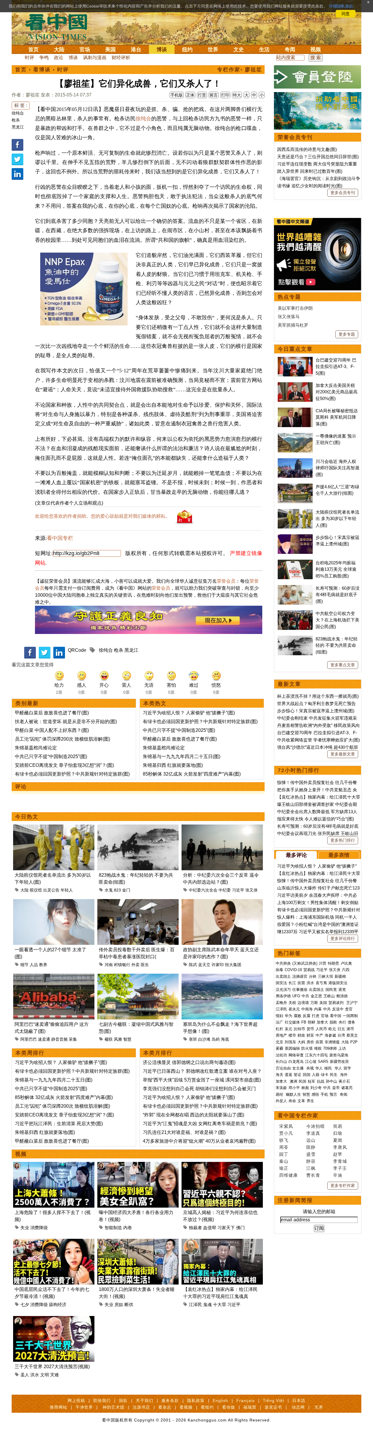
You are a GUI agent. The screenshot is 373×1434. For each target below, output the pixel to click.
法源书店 (141, 1407)
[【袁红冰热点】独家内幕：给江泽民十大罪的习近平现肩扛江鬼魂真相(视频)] (222, 1242)
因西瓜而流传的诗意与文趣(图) (307, 149)
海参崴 (330, 1035)
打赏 (202, 95)
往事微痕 (299, 989)
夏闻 (337, 1140)
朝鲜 (311, 1022)
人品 (34, 964)
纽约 (187, 49)
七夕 (24, 1304)
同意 (346, 13)
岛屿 (216, 1039)
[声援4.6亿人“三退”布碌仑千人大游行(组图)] (295, 486)
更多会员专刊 (342, 192)
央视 (310, 1068)
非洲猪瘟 (332, 1042)
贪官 (349, 1009)
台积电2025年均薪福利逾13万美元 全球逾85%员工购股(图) (336, 569)
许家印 (218, 964)
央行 (342, 1022)
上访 (342, 1048)
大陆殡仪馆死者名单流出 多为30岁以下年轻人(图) (337, 519)
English (220, 1400)
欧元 (332, 1029)
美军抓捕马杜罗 (293, 325)
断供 (128, 1304)
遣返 (288, 1074)
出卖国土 (283, 976)
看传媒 (228, 1407)
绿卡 (324, 1074)
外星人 (281, 1101)
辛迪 (337, 1175)
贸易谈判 (336, 1002)
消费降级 (39, 1227)
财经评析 (121, 57)
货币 (310, 1029)
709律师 (330, 1048)
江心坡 (310, 1061)
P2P (354, 1042)
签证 (297, 1074)
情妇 (279, 1016)
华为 (288, 1016)
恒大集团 (233, 964)
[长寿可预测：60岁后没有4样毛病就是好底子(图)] (295, 588)
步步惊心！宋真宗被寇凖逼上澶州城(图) (315, 710)
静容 (311, 1161)
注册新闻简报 (295, 1200)
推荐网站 (58, 1407)
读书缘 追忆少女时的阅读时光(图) (309, 185)
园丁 (283, 1154)
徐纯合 (18, 113)
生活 (264, 49)
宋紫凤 (286, 1126)
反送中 (338, 1009)
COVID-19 (293, 970)
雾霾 (279, 1048)
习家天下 (226, 1227)
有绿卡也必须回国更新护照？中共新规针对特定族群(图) (72, 773)
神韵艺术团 (113, 1407)
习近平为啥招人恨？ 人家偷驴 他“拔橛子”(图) (189, 712)
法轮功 (281, 1055)
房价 (310, 1042)
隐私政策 (196, 1400)
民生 (334, 1074)
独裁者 (195, 1227)
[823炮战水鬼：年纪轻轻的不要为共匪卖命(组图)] (138, 827)
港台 (136, 49)
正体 (190, 95)
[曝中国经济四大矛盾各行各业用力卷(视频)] (138, 1165)
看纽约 (207, 1407)
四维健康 (288, 1175)
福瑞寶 (249, 1407)
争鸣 (44, 57)
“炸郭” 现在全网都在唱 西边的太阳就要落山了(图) (193, 1114)
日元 (341, 1029)
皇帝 (336, 1088)
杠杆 (279, 1029)
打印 (225, 95)
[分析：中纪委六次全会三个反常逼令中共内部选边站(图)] (222, 827)
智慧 (127, 1039)
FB (303, 1022)
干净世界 (84, 1407)
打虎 (315, 1016)
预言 (334, 1094)
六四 (345, 970)
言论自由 (283, 1068)
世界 (213, 49)
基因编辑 (292, 1048)
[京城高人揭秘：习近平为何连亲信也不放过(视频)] (222, 1165)
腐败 (297, 1016)
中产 (319, 1035)
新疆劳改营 (339, 1061)
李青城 (340, 1161)
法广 (279, 1022)
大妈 (301, 1042)
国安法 (281, 983)
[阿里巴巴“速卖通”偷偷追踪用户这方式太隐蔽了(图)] (53, 977)
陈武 (193, 964)
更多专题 (347, 334)
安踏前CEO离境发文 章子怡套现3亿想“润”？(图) (64, 765)
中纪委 (225, 890)
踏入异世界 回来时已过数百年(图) (309, 171)
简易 (337, 1126)
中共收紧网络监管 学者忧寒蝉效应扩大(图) (318, 739)
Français (245, 1400)
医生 (145, 964)
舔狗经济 (57, 1304)
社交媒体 (292, 1022)
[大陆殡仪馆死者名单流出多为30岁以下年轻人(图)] (53, 827)
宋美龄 (281, 1088)
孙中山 (331, 1081)
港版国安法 (337, 983)
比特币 (299, 1029)
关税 (292, 1002)
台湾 (341, 1035)
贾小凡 (286, 1133)
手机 (324, 1094)
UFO (296, 996)
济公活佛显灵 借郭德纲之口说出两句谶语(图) (189, 1062)
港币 (350, 1029)
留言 (214, 95)
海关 (279, 1074)
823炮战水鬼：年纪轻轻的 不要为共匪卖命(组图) (337, 645)
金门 (126, 890)
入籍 (315, 1074)
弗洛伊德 (283, 996)
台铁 (312, 976)
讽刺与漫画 (94, 57)
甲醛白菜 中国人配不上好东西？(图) (52, 730)
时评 (29, 57)
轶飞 (283, 1140)
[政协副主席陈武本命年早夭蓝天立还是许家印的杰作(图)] (222, 902)
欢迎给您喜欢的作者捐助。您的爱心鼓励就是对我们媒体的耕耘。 (102, 516)
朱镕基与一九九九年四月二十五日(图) (181, 756)
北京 (279, 1042)
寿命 (292, 1101)
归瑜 (337, 1133)
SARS (323, 1061)
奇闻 (290, 49)
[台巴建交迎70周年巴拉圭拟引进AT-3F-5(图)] (295, 359)
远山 (311, 1140)
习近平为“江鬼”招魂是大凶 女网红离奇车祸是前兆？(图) (200, 1123)
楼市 (292, 1035)
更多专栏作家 (342, 1185)
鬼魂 (207, 1304)
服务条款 (170, 1400)
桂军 (311, 1081)
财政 (301, 1035)
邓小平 (294, 1088)
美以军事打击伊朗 (295, 308)
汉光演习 (283, 989)
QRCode (77, 650)
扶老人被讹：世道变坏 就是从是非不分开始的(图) (66, 721)
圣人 (24, 1374)
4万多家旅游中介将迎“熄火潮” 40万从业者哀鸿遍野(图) (199, 1141)
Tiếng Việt (273, 1400)
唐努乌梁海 (338, 1055)
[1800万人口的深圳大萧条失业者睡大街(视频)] (138, 1242)
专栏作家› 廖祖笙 (239, 70)
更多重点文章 (342, 665)
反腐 (306, 1016)
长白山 (281, 1061)
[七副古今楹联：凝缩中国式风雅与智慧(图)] (138, 977)
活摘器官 (299, 976)
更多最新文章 (342, 754)
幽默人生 (293, 1094)
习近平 (238, 890)
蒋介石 (345, 1081)
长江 (292, 983)
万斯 (314, 1002)
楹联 (109, 1039)
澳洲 (293, 1081)
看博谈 (42, 70)
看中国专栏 (60, 538)
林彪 (305, 1088)
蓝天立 (204, 964)
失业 (24, 1227)
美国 (110, 49)
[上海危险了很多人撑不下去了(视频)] (53, 1165)
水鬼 (109, 890)
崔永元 (294, 1009)
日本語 (298, 1400)
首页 (33, 49)
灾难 (54, 1374)
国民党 (331, 989)
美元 (288, 1029)
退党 (342, 989)
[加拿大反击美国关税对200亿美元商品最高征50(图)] (295, 385)
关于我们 (144, 1400)
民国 (302, 1081)
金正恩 (316, 996)
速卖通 (44, 1039)
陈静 (311, 1147)
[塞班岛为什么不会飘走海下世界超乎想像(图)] (222, 977)
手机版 (176, 95)
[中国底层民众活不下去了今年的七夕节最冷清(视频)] (53, 1242)
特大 (237, 95)
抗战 (320, 1081)
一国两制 (350, 1016)
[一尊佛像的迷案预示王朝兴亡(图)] (295, 436)
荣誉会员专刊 (295, 137)
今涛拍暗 (315, 1126)
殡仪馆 (36, 890)
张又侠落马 (289, 316)
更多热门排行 (342, 840)
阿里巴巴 (28, 1039)
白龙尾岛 (296, 1061)
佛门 (240, 1227)
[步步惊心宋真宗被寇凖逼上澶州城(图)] (295, 537)
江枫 (311, 1168)
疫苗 (301, 983)
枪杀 (16, 120)
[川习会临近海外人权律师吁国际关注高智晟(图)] (295, 461)
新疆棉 (340, 976)
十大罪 (219, 1304)
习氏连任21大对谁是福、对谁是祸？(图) (184, 1132)
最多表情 (338, 855)
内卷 (127, 1227)
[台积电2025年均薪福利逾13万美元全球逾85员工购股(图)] (295, 562)
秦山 (283, 1161)
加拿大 (322, 1022)
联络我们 (102, 1400)
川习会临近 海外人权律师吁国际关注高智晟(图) (337, 468)
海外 (344, 1074)
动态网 (298, 1407)
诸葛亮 (347, 1088)
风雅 (118, 1039)
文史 (238, 49)
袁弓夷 (321, 983)
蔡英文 (352, 1035)
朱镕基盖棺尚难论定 (36, 747)
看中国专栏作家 (298, 1115)
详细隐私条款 (341, 6)
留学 (347, 1068)
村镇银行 (122, 964)
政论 (58, 57)
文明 (44, 1374)
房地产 (281, 1035)
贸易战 (309, 970)
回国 (306, 1074)
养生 (310, 1101)
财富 (310, 1035)
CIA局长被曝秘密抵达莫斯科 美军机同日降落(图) (337, 417)
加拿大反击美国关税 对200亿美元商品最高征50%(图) (337, 392)
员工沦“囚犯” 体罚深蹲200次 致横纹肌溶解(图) (62, 739)
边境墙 (303, 1002)
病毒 (279, 970)
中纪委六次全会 (203, 890)
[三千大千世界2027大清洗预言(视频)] (53, 1319)
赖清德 (342, 996)
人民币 (321, 1029)
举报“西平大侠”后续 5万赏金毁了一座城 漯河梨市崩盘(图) (202, 1079)
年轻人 (67, 890)
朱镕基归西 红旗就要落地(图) (173, 765)
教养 (43, 964)
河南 (109, 964)
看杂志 (164, 1407)
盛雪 (311, 1154)
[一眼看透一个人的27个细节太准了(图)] (53, 902)
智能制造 (113, 1227)
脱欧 (333, 1022)
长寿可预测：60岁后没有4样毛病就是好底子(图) (338, 595)
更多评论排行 (342, 938)
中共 (305, 996)
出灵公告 (51, 890)
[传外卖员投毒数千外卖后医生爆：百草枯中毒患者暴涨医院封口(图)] (138, 902)
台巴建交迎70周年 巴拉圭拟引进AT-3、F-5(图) (336, 366)
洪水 (34, 1374)
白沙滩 (204, 1039)
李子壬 (340, 1168)
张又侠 (251, 890)
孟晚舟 (281, 1002)
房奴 (119, 1304)
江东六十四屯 (316, 1055)
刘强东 (290, 1042)
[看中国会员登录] (317, 77)
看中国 (59, 26)
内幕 (318, 1009)
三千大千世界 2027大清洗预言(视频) (52, 1366)
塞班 (193, 1039)
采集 (73, 1039)
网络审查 (296, 1055)
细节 (24, 964)
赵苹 (337, 1154)
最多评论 (296, 855)
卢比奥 (346, 963)
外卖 (135, 964)
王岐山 (329, 996)
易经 (280, 1094)
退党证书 (273, 1407)
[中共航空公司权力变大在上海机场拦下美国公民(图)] (295, 613)
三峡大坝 (325, 976)
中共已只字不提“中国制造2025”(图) (51, 756)
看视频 (186, 1407)
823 (117, 890)
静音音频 (59, 1039)
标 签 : (20, 105)
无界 (318, 1407)
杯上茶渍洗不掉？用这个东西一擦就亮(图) (318, 696)
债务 (351, 1022)
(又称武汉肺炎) (304, 963)
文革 (301, 1101)
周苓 (283, 1147)
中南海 (307, 1009)
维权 (318, 1048)
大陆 (59, 49)
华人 (319, 1068)
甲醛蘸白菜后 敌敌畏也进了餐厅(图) (52, 712)
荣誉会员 (226, 581)
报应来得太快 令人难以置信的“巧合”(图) (315, 818)
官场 (85, 49)
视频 (315, 49)
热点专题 (289, 297)
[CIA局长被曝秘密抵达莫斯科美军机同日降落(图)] (295, 410)
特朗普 (333, 963)
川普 (322, 963)
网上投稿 (76, 1400)
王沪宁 (352, 1002)
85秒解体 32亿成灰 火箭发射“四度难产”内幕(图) (192, 773)
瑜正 (283, 1168)
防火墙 (307, 1048)
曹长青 (313, 1175)
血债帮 (209, 1227)
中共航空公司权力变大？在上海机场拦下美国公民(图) (337, 620)
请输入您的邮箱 (319, 1211)
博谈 (161, 49)
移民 (328, 1068)
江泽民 (195, 1304)
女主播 (298, 1068)
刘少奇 (316, 1088)
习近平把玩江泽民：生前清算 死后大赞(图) (59, 1123)
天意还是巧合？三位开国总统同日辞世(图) (318, 156)
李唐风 (340, 1147)
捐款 (123, 1400)
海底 (225, 1039)
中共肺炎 (283, 963)
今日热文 (26, 817)
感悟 (315, 1094)
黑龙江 (18, 127)
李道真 (313, 1133)
